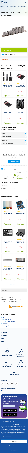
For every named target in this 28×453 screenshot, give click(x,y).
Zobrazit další (12, 284)
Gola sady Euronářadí (7, 143)
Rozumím (14, 441)
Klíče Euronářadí (6, 136)
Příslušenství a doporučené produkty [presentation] (14, 151)
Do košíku (8, 95)
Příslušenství (13, 6)
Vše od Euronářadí (5, 9)
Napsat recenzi (15, 161)
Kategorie (4, 290)
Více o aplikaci (7, 406)
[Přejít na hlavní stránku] (5, 2)
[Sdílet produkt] (26, 12)
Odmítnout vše (14, 450)
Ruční (2, 6)
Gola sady (4, 140)
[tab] (3, 151)
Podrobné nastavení (14, 446)
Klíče (7, 6)
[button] (14, 332)
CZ (4, 390)
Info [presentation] (3, 151)
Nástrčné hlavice (22, 6)
